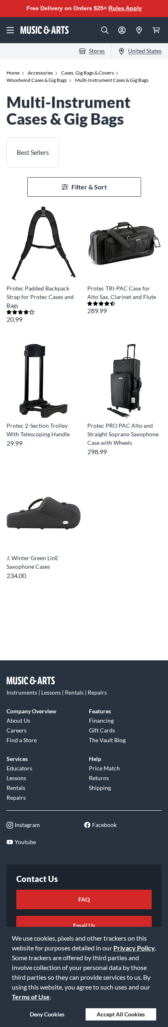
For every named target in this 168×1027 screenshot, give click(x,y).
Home (13, 73)
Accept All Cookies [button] (121, 1014)
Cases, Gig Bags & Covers (87, 73)
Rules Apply (125, 8)
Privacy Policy (134, 948)
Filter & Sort (89, 187)
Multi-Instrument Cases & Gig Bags (111, 80)
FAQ (84, 899)
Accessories (40, 73)
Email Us (84, 925)
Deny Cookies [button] (47, 1014)
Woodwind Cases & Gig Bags (37, 80)
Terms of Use (31, 997)
